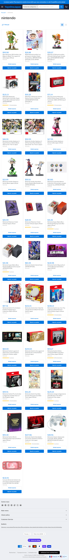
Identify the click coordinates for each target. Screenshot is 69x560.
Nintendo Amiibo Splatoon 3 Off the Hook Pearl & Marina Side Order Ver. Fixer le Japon (33, 143)
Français (26, 534)
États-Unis (38, 534)
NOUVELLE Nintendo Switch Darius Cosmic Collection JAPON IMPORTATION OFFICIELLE (33, 99)
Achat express (12, 64)
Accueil (3, 12)
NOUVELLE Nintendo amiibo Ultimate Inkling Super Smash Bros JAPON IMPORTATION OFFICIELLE (56, 57)
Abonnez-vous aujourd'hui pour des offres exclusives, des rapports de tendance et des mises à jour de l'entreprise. (31, 527)
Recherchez (12, 552)
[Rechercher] (61, 7)
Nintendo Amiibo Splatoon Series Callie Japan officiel (55, 142)
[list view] (66, 25)
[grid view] (62, 25)
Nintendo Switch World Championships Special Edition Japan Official (12, 438)
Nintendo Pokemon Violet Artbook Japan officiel (10, 222)
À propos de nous (22, 552)
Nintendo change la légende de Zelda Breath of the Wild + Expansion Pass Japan (56, 395)
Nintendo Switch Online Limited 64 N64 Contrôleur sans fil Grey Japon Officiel (55, 352)
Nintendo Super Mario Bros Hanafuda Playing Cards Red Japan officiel (55, 223)
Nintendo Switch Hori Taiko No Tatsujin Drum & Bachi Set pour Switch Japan (34, 309)
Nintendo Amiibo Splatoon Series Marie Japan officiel (10, 182)
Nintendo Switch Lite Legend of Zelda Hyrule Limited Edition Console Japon (34, 352)
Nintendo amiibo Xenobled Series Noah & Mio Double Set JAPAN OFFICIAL (34, 183)
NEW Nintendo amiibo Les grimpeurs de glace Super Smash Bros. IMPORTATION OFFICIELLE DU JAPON (33, 57)
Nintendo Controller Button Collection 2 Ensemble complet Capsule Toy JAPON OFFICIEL (56, 183)
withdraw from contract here (49, 552)
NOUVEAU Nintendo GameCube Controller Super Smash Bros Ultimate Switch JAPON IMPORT (11, 99)
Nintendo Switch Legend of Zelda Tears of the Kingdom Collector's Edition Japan (11, 352)
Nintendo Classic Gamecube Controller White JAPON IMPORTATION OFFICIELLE (55, 438)
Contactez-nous (32, 552)
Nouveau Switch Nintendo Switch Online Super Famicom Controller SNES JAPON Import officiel (56, 99)
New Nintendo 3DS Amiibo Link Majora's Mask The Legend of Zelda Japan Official (12, 56)
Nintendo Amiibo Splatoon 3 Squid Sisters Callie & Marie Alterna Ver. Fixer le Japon (11, 143)
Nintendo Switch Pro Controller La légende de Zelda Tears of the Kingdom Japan (12, 395)
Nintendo (5, 59)
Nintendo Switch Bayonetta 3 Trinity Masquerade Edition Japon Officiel (56, 266)
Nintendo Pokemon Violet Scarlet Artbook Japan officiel (33, 222)
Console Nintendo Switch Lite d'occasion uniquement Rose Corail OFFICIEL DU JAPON (11, 481)
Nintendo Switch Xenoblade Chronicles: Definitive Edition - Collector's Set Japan (34, 438)
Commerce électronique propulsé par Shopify (34, 557)
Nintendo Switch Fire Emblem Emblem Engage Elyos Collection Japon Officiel (11, 309)
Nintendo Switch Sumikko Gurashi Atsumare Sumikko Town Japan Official (33, 395)
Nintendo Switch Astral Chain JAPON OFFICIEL (33, 265)
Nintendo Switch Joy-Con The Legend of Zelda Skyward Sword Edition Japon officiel (56, 309)
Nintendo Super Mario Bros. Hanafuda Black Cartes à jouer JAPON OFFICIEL (11, 266)
